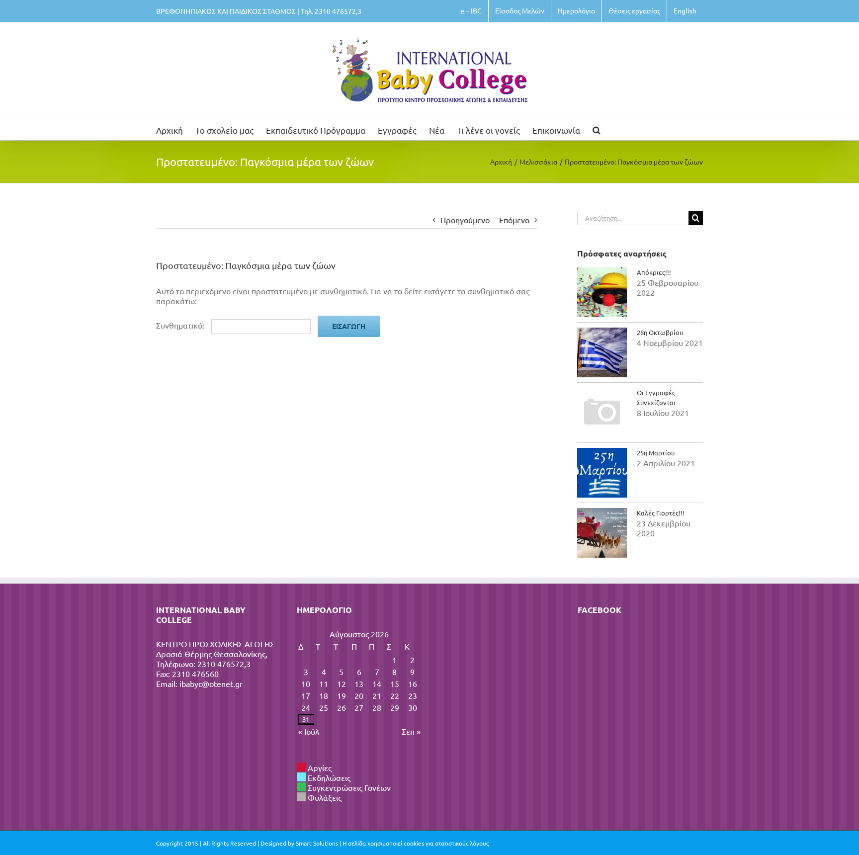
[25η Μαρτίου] (602, 473)
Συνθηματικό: (181, 325)
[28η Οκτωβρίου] (602, 352)
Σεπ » (411, 731)
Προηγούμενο (465, 220)
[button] (597, 129)
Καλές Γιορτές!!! (661, 513)
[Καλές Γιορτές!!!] (602, 533)
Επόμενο (514, 220)
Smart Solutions (317, 843)
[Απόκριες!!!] (602, 292)
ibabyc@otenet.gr (211, 683)
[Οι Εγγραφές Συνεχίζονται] (602, 412)
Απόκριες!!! (654, 272)
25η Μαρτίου (656, 452)
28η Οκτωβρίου (660, 332)
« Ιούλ (308, 731)
